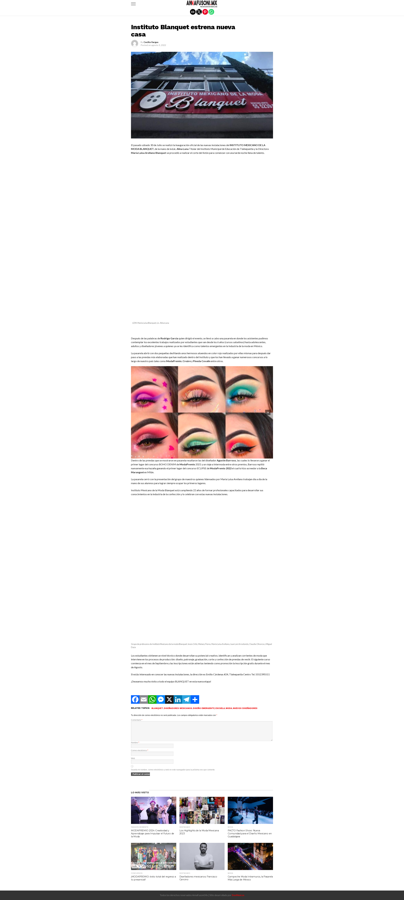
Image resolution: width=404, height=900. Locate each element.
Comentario (136, 720)
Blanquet (157, 708)
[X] (169, 702)
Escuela (220, 708)
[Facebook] (135, 702)
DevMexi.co (238, 895)
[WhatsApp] (152, 702)
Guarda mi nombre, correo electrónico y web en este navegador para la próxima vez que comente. (173, 770)
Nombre (135, 742)
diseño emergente (204, 708)
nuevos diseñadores (245, 708)
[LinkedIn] (178, 702)
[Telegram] (186, 702)
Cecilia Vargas (151, 42)
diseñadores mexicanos (178, 708)
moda (229, 708)
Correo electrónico (139, 750)
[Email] (144, 702)
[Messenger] (161, 702)
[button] (133, 4)
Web (133, 758)
